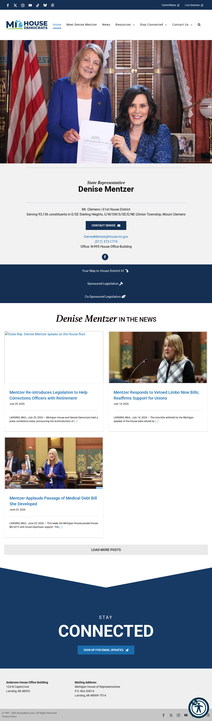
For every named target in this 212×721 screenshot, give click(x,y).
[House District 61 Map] (106, 271)
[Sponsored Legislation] (106, 283)
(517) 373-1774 (106, 242)
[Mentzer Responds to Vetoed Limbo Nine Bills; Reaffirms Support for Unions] (158, 357)
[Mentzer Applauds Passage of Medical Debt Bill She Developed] (54, 463)
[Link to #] (105, 257)
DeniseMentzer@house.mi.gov (106, 237)
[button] (198, 707)
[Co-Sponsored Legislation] (106, 296)
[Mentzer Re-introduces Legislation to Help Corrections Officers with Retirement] (54, 357)
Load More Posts (106, 550)
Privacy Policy (9, 716)
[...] (75, 421)
